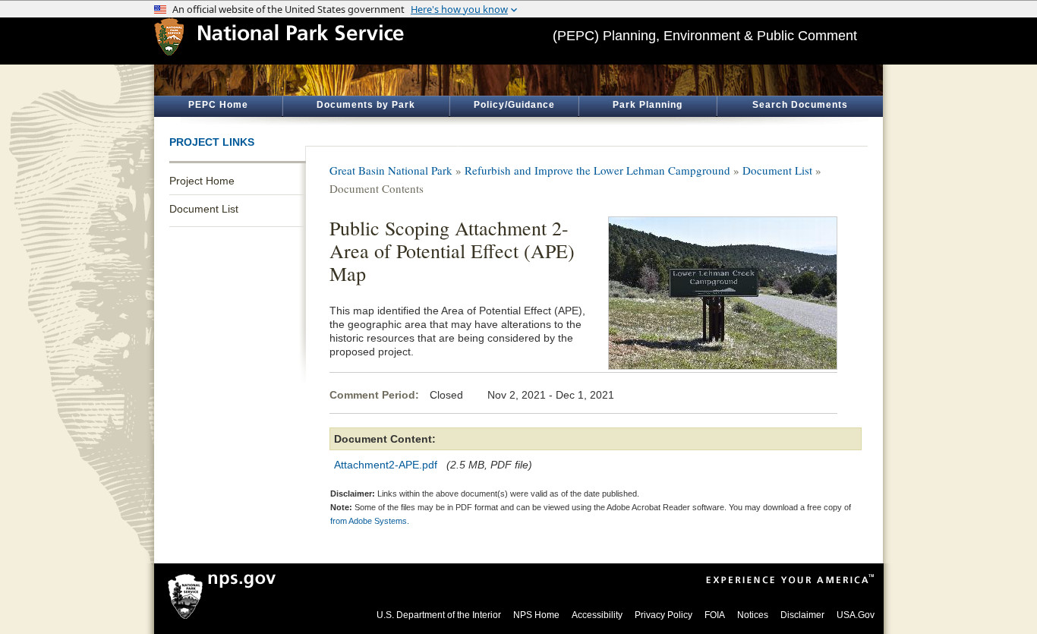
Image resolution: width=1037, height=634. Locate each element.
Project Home (202, 181)
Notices (752, 615)
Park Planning (647, 104)
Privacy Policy (663, 615)
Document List (203, 209)
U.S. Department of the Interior (439, 615)
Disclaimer (802, 615)
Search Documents (800, 104)
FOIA (714, 615)
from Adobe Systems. (369, 520)
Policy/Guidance (514, 104)
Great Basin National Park (390, 170)
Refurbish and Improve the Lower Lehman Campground (597, 170)
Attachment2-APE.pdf (385, 465)
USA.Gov (856, 615)
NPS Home (536, 615)
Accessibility (597, 615)
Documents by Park (366, 104)
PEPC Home (218, 104)
